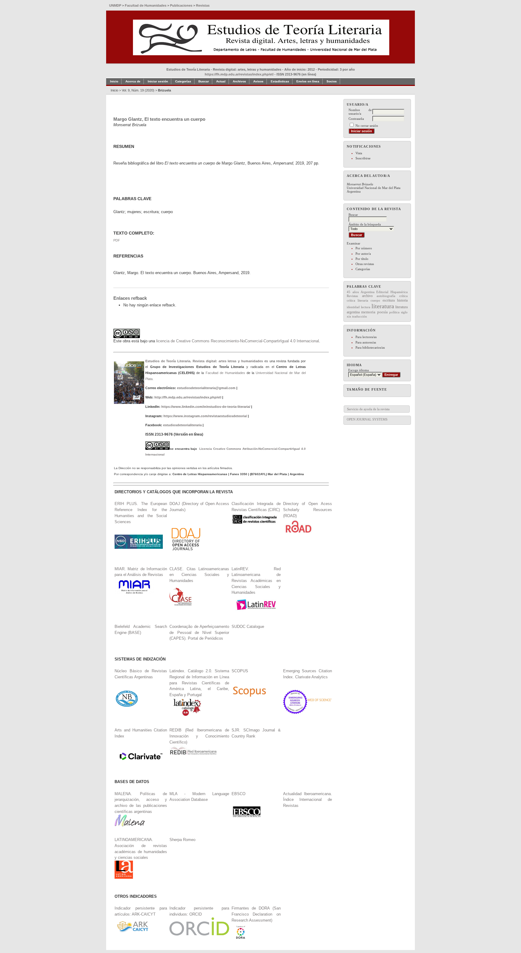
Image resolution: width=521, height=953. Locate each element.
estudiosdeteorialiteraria (182, 425)
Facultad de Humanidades (225, 373)
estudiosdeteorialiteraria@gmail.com (206, 388)
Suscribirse (363, 158)
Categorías (362, 269)
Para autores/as (365, 342)
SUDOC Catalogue (248, 626)
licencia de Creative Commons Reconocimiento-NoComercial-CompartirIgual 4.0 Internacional (237, 341)
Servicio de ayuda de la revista (368, 409)
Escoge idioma (358, 370)
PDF (116, 240)
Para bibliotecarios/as (370, 347)
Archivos (239, 81)
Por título (361, 259)
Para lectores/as (366, 337)
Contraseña (356, 118)
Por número (363, 248)
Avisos (258, 81)
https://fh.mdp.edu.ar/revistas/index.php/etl (239, 74)
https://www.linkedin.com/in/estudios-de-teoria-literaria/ (205, 406)
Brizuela (164, 90)
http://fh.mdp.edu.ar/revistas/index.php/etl (187, 397)
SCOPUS (240, 671)
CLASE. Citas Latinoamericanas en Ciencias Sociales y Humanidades (199, 575)
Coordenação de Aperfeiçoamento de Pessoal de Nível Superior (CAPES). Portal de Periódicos (199, 632)
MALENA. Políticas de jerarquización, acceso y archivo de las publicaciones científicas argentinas (141, 803)
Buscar (203, 81)
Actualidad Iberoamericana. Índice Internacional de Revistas (307, 800)
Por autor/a (363, 253)
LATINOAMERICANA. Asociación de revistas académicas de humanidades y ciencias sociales (141, 848)
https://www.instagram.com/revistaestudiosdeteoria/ (205, 416)
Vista (358, 153)
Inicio (114, 81)
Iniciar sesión (158, 81)
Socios (332, 81)
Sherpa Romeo (182, 839)
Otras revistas (364, 264)
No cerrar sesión (366, 125)
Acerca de (133, 81)
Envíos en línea (307, 81)
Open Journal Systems (367, 419)
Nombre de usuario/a (360, 111)
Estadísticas (280, 81)
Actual (221, 81)
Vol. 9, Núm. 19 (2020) (138, 90)
